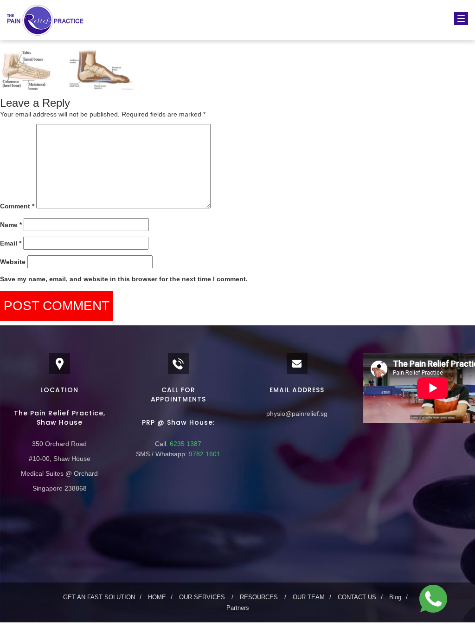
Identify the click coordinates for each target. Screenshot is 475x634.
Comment (17, 206)
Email (10, 243)
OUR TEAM (309, 597)
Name (11, 224)
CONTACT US (357, 597)
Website (13, 261)
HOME (157, 597)
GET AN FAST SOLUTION (99, 597)
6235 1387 (184, 443)
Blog (395, 597)
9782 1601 (203, 454)
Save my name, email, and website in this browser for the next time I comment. (124, 279)
